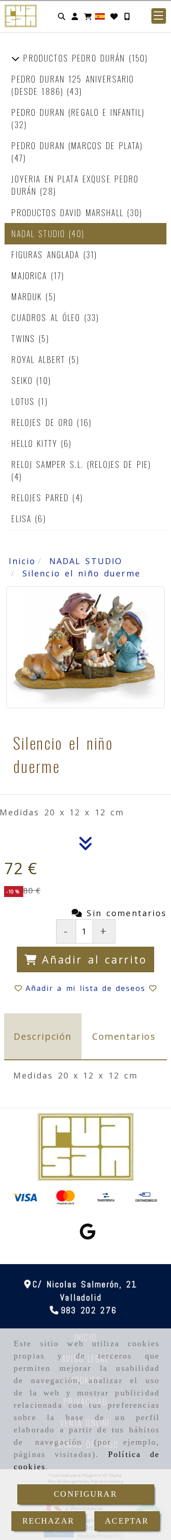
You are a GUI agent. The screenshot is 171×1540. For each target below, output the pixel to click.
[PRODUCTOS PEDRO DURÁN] (15, 58)
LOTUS (24, 401)
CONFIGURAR (85, 1494)
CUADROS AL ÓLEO (47, 317)
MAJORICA (31, 275)
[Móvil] (127, 16)
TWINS (25, 338)
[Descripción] (85, 845)
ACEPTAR (127, 1520)
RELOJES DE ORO (44, 422)
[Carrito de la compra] (88, 16)
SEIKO (23, 380)
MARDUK (28, 296)
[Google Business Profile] (87, 1234)
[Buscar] (61, 16)
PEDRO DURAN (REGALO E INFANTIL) (77, 112)
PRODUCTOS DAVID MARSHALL (69, 212)
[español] (100, 15)
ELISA (23, 518)
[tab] (43, 1036)
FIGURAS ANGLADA (47, 254)
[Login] (114, 16)
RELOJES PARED (42, 497)
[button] (74, 16)
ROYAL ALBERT (40, 359)
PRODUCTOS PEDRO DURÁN (74, 58)
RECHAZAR (48, 1520)
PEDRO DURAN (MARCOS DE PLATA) (77, 145)
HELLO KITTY (36, 443)
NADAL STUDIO (40, 233)
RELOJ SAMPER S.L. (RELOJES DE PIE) (81, 464)
